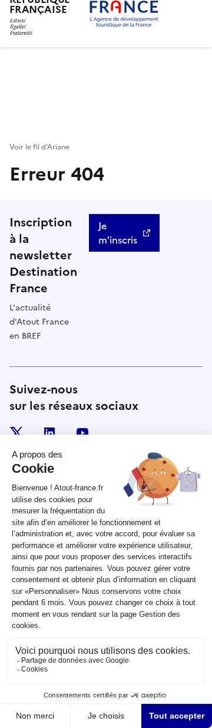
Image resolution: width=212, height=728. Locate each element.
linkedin (49, 433)
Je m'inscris (117, 233)
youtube (82, 433)
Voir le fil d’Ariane (39, 147)
